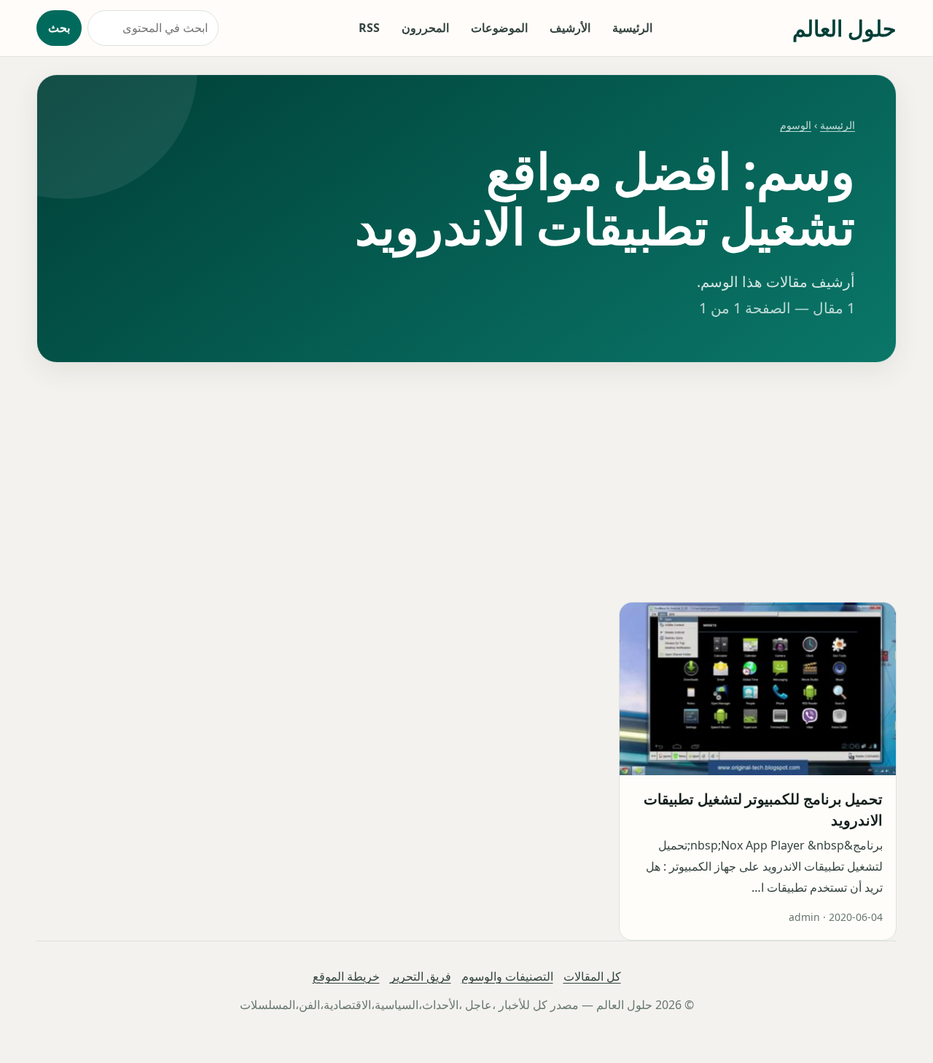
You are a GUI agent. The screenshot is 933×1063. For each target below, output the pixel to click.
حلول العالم (844, 28)
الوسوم (795, 125)
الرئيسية (632, 28)
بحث (59, 28)
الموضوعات (499, 28)
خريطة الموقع (346, 976)
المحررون (425, 28)
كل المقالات (592, 976)
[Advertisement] (466, 482)
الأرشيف (570, 28)
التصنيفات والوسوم (507, 976)
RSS (369, 28)
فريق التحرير (420, 976)
